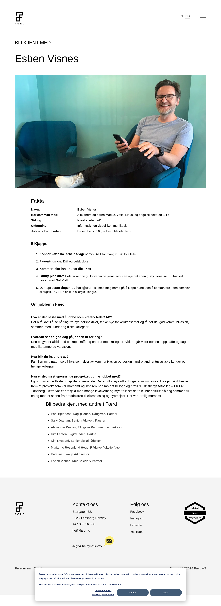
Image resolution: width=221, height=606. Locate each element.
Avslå (166, 592)
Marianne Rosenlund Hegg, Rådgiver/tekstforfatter (86, 447)
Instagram (137, 518)
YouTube (136, 532)
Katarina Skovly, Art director (70, 454)
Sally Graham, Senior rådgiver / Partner (78, 420)
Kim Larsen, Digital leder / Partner (74, 434)
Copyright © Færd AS (188, 568)
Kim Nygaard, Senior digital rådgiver (76, 440)
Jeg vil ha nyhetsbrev (87, 546)
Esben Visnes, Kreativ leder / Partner (76, 461)
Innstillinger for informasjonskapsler (103, 592)
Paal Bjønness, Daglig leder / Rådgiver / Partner (84, 414)
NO (187, 16)
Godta (132, 592)
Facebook (137, 511)
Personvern (23, 568)
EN (180, 16)
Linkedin (136, 525)
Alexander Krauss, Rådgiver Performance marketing (87, 427)
